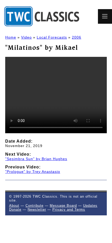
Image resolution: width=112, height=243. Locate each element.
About (14, 206)
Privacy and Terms (68, 209)
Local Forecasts (52, 37)
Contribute (34, 206)
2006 (76, 37)
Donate (15, 209)
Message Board (63, 206)
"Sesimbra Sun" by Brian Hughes (36, 159)
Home (10, 37)
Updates (90, 206)
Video (26, 37)
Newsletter (37, 209)
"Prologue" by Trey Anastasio (32, 171)
